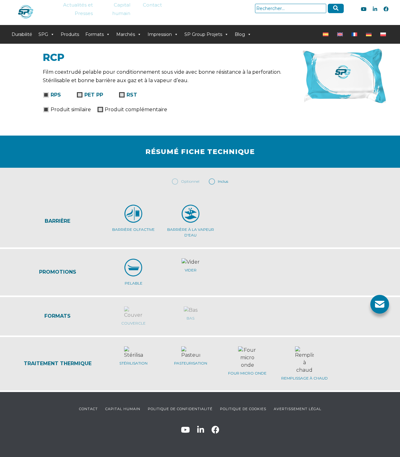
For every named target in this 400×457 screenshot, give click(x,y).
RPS (56, 95)
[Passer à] (327, 34)
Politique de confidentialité (180, 409)
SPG (43, 34)
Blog (240, 34)
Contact (152, 5)
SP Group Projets (203, 34)
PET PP (93, 95)
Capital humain (121, 9)
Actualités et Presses (78, 9)
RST (132, 95)
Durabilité (22, 34)
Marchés (125, 34)
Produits (70, 34)
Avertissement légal (297, 409)
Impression (160, 34)
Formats (94, 34)
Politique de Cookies (243, 409)
